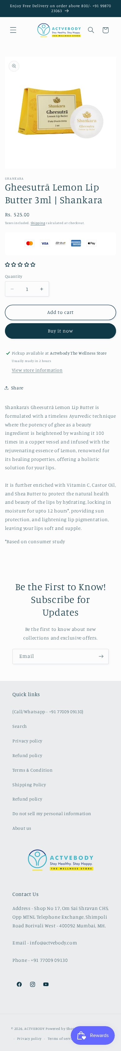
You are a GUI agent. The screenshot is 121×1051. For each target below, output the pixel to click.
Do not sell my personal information (51, 813)
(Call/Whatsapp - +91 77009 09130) (47, 711)
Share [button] (17, 387)
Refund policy (27, 755)
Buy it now (61, 331)
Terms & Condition (32, 770)
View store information (37, 370)
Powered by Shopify (62, 1028)
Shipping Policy (29, 784)
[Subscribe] (101, 656)
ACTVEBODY (34, 1028)
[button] (13, 30)
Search (19, 726)
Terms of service (62, 1038)
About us (21, 828)
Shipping (38, 223)
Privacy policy (27, 740)
